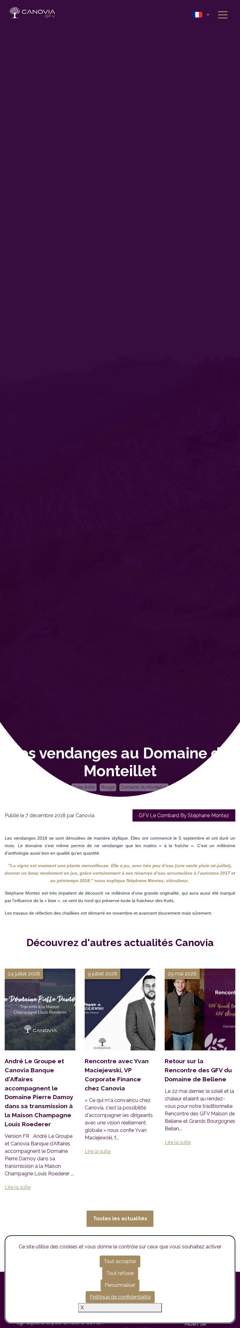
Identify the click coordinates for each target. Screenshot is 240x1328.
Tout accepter (120, 1261)
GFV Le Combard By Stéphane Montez (184, 815)
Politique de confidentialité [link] (120, 1297)
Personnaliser (120, 1285)
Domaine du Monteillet (144, 787)
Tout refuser (120, 1273)
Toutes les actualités (120, 1219)
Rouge (108, 787)
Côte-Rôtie (84, 787)
